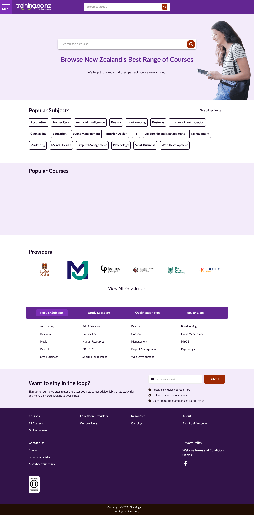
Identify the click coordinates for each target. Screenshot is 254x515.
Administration (91, 326)
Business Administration (187, 122)
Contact (34, 450)
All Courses (36, 423)
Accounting (38, 122)
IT (136, 133)
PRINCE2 (88, 349)
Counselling (38, 133)
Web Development (175, 145)
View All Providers (125, 289)
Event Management (86, 133)
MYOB (185, 341)
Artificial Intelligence (90, 122)
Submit (214, 379)
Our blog (136, 423)
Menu (6, 9)
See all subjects (210, 110)
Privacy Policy (192, 443)
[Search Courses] (191, 44)
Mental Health (61, 145)
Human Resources (93, 341)
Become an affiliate (40, 457)
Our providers (88, 423)
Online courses (38, 430)
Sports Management (94, 357)
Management (200, 133)
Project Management (92, 145)
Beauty (116, 122)
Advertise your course (42, 464)
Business (158, 122)
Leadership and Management (165, 133)
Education (60, 133)
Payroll (44, 349)
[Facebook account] (185, 464)
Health (44, 341)
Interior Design (116, 133)
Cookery (136, 334)
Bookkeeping (136, 122)
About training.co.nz (194, 423)
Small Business (145, 145)
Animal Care (61, 122)
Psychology (121, 145)
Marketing (37, 145)
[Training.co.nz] (33, 7)
